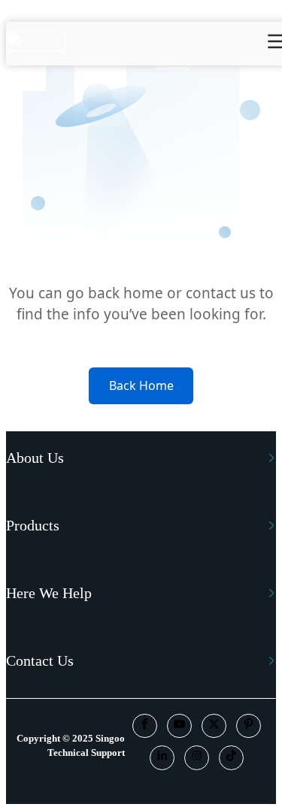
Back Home (141, 385)
